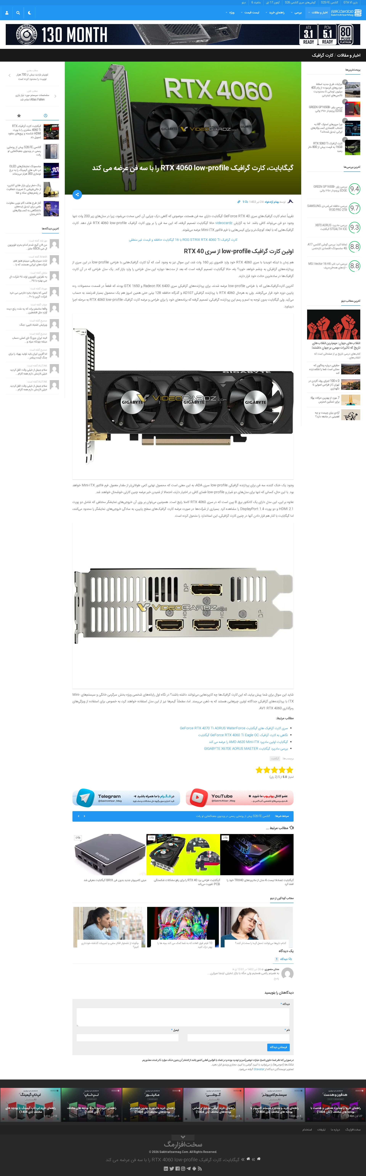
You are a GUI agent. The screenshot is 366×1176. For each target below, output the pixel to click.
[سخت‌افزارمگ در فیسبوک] (178, 1168)
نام (287, 1030)
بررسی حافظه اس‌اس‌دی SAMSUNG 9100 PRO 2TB (327, 208)
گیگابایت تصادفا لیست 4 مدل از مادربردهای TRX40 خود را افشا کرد (260, 882)
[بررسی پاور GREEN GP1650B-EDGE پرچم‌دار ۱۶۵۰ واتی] (352, 109)
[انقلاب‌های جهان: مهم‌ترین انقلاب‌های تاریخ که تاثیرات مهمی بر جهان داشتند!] (333, 324)
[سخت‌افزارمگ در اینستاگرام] (183, 1168)
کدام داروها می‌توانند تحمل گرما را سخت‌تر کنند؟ (260, 943)
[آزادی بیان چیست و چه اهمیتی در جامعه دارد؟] (350, 414)
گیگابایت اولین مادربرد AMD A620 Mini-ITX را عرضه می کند (248, 742)
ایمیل (175, 1030)
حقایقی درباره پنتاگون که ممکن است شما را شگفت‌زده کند (324, 369)
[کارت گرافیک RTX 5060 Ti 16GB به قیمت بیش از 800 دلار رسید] (352, 147)
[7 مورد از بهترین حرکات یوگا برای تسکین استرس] (350, 400)
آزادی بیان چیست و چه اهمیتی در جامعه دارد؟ (327, 415)
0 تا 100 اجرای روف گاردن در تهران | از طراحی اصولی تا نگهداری (324, 385)
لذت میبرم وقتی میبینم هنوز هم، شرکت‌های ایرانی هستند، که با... (30, 263)
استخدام (307, 1129)
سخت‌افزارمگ (352, 1129)
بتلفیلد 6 (256, 2)
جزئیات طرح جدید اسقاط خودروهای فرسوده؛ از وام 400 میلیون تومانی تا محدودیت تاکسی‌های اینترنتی (326, 90)
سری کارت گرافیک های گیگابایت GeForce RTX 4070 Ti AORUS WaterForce (234, 728)
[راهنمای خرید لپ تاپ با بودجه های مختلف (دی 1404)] (91, 1105)
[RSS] (200, 1168)
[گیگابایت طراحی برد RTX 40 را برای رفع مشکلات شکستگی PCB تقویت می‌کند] (183, 854)
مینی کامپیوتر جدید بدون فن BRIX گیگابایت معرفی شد (115, 880)
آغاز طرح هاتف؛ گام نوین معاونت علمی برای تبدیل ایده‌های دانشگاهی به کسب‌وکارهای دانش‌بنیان (23, 209)
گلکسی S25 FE (329, 2)
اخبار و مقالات (319, 12)
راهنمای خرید (276, 12)
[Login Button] (6, 13)
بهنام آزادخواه (272, 202)
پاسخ (276, 979)
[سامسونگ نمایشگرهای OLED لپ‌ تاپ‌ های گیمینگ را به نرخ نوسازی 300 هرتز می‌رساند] (51, 170)
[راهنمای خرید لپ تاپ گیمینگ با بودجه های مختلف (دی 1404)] (30, 1105)
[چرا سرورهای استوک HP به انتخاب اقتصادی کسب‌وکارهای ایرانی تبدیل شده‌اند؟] (352, 128)
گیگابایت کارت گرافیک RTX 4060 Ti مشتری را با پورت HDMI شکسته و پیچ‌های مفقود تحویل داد (24, 132)
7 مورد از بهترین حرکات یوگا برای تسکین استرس (325, 400)
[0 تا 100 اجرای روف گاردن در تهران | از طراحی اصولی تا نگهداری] (350, 384)
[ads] (183, 34)
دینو (244, 2)
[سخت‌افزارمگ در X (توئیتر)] (171, 1168)
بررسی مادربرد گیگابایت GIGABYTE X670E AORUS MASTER (246, 748)
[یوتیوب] (240, 797)
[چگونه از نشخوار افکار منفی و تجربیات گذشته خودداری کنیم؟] (109, 927)
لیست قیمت (252, 12)
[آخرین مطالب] (45, 116)
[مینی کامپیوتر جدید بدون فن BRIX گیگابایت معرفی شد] (109, 854)
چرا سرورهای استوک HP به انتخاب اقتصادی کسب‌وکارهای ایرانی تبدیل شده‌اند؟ (326, 128)
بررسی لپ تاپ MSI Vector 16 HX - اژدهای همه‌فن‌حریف (327, 266)
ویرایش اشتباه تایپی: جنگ (33, 325)
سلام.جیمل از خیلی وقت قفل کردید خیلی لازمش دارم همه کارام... (28, 372)
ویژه (231, 12)
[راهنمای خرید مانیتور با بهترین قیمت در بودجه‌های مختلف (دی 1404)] (152, 1105)
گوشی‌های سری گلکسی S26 (300, 2)
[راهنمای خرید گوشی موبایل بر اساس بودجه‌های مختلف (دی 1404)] (213, 1105)
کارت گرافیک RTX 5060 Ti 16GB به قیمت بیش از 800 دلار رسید (325, 147)
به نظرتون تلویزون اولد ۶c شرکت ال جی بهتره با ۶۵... (28, 279)
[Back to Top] (183, 1138)
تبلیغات (321, 1129)
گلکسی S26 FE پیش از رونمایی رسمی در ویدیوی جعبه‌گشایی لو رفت (24, 151)
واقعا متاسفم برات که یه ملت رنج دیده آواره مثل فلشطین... (27, 311)
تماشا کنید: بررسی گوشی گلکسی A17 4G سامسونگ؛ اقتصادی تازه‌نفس (327, 247)
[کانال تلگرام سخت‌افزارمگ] (189, 1168)
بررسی (298, 12)
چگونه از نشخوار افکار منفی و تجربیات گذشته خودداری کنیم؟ (110, 945)
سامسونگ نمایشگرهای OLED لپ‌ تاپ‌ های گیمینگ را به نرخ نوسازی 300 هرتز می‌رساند (223, 816)
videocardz (223, 223)
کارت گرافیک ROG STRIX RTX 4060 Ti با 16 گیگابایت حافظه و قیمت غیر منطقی (183, 240)
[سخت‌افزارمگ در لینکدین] (166, 1168)
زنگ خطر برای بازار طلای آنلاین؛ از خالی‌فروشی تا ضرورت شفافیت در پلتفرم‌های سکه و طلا (23, 189)
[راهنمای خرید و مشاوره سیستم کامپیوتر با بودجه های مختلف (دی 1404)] (274, 1105)
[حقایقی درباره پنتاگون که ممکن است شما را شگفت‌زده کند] (350, 369)
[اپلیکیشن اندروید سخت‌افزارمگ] (194, 1168)
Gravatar (259, 1069)
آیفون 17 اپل (272, 2)
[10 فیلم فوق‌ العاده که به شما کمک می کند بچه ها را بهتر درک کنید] (183, 927)
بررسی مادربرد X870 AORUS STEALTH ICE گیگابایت (331, 227)
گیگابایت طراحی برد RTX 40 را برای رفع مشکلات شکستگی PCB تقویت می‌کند (187, 882)
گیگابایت (275, 759)
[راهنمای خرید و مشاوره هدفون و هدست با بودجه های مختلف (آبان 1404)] (335, 1105)
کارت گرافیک (322, 55)
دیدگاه (281, 959)
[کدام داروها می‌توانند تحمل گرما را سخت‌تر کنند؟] (257, 927)
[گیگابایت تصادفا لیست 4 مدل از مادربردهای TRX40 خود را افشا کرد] (257, 854)
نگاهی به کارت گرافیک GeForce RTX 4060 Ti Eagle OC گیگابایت (243, 735)
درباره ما (335, 1129)
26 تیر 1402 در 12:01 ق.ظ (246, 969)
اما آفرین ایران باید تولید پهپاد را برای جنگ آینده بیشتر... (28, 356)
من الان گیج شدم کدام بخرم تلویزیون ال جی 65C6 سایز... (27, 247)
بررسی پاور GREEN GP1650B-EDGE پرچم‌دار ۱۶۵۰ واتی (325, 109)
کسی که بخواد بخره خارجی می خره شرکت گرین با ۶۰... (28, 295)
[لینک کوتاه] (239, 202)
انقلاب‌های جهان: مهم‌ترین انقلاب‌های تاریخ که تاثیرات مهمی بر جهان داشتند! (336, 346)
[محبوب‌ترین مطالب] (19, 116)
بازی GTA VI (350, 2)
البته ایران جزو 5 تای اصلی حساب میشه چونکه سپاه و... (29, 340)
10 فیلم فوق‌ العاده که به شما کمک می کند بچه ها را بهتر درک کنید (184, 945)
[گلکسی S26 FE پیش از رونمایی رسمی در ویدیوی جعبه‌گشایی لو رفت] (51, 151)
